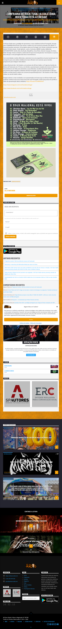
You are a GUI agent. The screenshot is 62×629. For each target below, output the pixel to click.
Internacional (8, 454)
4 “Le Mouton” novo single (31, 541)
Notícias (47, 10)
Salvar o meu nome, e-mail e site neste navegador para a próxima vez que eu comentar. (33, 233)
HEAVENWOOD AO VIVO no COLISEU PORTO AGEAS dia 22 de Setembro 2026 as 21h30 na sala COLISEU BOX (31, 278)
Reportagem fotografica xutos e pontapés (31, 521)
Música (35, 10)
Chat (25, 583)
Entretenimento (8, 428)
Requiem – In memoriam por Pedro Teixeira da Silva (25, 299)
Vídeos (25, 587)
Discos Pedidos (28, 585)
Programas (26, 577)
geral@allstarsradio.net (12, 581)
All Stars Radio (27, 23)
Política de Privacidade (36, 323)
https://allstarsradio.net (12, 576)
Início (25, 575)
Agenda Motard (28, 621)
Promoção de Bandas (29, 588)
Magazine (26, 581)
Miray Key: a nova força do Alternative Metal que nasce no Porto (21, 264)
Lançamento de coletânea (25, 10)
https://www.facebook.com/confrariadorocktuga (17, 88)
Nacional (41, 10)
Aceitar (31, 319)
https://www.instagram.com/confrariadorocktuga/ (17, 85)
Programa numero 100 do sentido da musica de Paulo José (19, 261)
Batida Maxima (8, 365)
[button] (57, 306)
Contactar (37, 621)
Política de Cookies (24, 323)
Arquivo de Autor (31, 195)
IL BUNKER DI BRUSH (9, 371)
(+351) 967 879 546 (10, 578)
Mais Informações (31, 355)
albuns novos (16, 181)
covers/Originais (8, 479)
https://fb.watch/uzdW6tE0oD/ (35, 81)
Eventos (14, 10)
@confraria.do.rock (10, 97)
